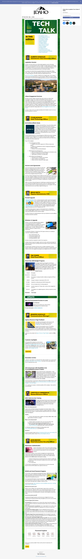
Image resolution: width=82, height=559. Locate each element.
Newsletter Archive (42, 47)
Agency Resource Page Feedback (42, 333)
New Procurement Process (44, 44)
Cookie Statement (54, 2)
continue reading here (38, 307)
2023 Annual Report (30, 75)
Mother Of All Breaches (43, 52)
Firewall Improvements (43, 40)
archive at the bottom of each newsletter (33, 361)
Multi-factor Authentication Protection (45, 51)
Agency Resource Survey (43, 45)
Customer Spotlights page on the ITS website (34, 344)
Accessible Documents (43, 48)
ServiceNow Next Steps (43, 38)
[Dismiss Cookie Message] (80, 1)
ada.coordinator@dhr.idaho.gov (30, 428)
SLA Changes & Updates (43, 39)
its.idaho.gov (37, 324)
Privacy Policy (37, 556)
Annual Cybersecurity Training (44, 49)
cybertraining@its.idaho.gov (45, 433)
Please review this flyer (33, 425)
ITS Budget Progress (43, 42)
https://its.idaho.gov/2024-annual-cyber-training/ (46, 432)
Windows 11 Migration (43, 41)
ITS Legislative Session (43, 35)
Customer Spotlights (42, 46)
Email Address (65, 12)
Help (45, 556)
